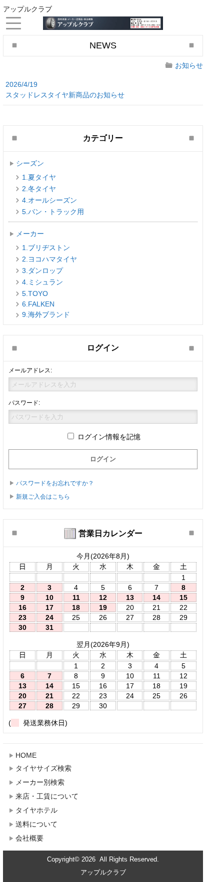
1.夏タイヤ (39, 177)
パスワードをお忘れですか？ (55, 483)
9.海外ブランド (46, 314)
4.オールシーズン (49, 200)
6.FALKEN (38, 304)
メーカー (30, 234)
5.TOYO (35, 293)
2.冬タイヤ (39, 189)
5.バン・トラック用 (53, 212)
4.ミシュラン (42, 282)
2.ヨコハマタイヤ (49, 259)
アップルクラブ (103, 872)
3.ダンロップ (42, 271)
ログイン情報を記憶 (108, 437)
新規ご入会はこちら (43, 496)
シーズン (30, 163)
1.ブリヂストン (46, 248)
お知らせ (189, 65)
